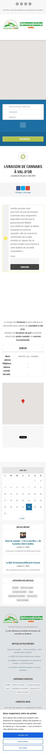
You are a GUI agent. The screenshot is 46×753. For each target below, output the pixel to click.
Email (12, 256)
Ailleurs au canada (27, 588)
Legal (31, 592)
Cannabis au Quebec (19, 592)
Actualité (15, 588)
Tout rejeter (23, 748)
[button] (23, 68)
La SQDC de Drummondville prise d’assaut (24, 656)
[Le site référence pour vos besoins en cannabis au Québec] (23, 24)
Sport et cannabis (22, 600)
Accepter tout (23, 735)
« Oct (21, 518)
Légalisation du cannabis (17, 596)
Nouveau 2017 (32, 596)
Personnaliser (23, 741)
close (41, 207)
